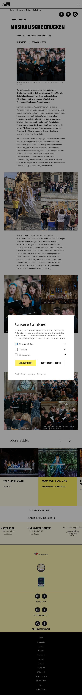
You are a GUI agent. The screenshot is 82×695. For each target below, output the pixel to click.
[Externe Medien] (16, 344)
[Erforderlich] (16, 354)
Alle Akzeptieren (25, 363)
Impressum (32, 374)
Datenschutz (41, 374)
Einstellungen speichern (50, 363)
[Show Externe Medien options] (65, 344)
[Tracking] (16, 349)
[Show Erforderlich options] (65, 355)
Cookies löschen (20, 374)
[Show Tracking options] (65, 349)
